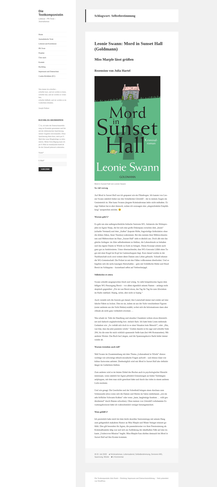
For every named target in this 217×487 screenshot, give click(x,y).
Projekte (41, 53)
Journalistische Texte (46, 39)
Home (41, 34)
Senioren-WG (156, 454)
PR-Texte (42, 48)
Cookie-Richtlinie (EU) (47, 76)
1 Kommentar (118, 457)
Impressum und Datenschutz (49, 71)
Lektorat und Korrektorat (47, 44)
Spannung (98, 457)
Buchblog (42, 67)
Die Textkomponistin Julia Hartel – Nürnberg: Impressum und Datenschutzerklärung (124, 478)
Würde (106, 457)
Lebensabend (128, 454)
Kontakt (41, 62)
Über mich (42, 58)
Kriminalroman (116, 454)
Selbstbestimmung (142, 454)
